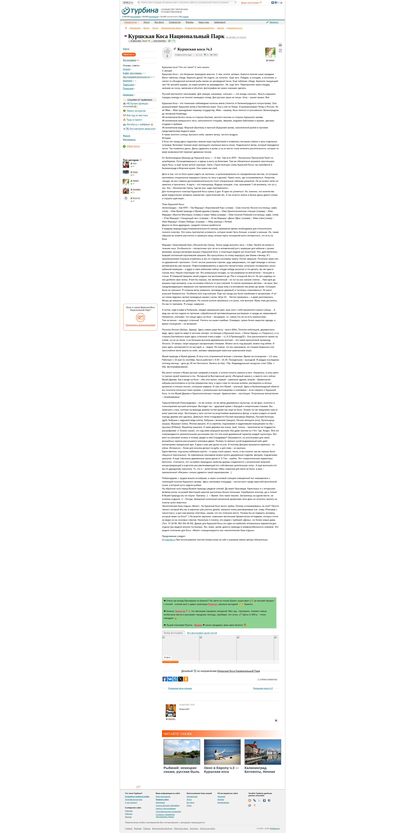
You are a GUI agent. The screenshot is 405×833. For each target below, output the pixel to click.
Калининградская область (171, 28)
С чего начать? (131, 802)
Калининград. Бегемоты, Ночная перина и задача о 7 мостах (261, 773)
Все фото (159, 22)
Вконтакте (264, 800)
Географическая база (133, 799)
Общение (129, 811)
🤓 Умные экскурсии (134, 110)
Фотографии (129, 60)
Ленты (146, 22)
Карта (126, 48)
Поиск (189, 805)
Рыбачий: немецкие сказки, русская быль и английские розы (181, 771)
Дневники (128, 94)
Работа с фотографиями (166, 808)
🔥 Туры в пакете (132, 119)
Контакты (194, 828)
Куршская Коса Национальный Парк (199, 28)
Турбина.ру (275, 828)
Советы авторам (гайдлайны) (168, 805)
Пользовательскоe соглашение (168, 811)
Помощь (147, 828)
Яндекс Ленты (254, 805)
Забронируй (219, 22)
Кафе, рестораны (132, 73)
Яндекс (198, 625)
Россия (155, 28)
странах (185, 17)
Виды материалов (163, 796)
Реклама (138, 828)
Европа (146, 28)
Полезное (128, 88)
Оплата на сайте (207, 828)
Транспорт (128, 84)
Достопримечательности (136, 77)
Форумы (189, 22)
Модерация (160, 802)
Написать (273, 22)
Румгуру (212, 604)
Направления (135, 28)
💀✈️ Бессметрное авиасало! (139, 128)
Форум (126, 135)
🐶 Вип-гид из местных (135, 115)
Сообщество (175, 22)
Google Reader (249, 805)
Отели (126, 69)
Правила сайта (162, 799)
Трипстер (180, 611)
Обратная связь (181, 828)
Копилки (221, 799)
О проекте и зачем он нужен (137, 796)
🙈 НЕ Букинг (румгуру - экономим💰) (136, 105)
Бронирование (223, 802)
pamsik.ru (170, 539)
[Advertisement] (139, 254)
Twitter (259, 800)
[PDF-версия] (280, 50)
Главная (126, 28)
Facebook (269, 800)
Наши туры (204, 22)
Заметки (220, 28)
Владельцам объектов (162, 828)
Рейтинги (128, 814)
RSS (249, 800)
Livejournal (254, 800)
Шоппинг (127, 80)
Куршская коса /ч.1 (234, 28)
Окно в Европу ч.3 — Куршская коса (221, 769)
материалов (153, 17)
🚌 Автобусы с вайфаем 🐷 (138, 124)
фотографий (135, 17)
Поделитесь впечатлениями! (140, 325)
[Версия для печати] (280, 45)
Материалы (129, 139)
